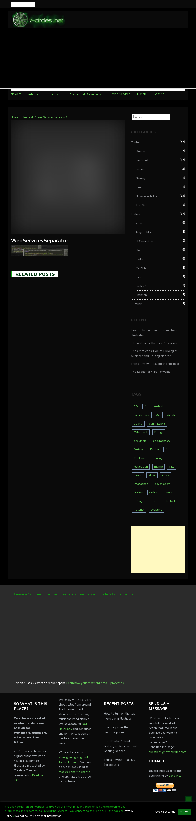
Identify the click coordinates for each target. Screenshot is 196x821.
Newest (16, 94)
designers (140, 441)
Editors (53, 94)
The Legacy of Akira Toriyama (150, 372)
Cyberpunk (141, 432)
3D (136, 406)
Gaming (141, 178)
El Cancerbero (145, 241)
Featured (142, 160)
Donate (142, 94)
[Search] (42, 4)
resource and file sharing (74, 772)
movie (138, 475)
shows (167, 492)
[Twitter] (172, 4)
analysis (159, 406)
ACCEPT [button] (184, 811)
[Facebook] (166, 4)
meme (158, 467)
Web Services (121, 94)
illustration (141, 467)
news (165, 475)
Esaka (139, 259)
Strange (139, 501)
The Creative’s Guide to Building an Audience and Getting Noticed (120, 746)
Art (158, 415)
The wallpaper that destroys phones (155, 343)
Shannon (141, 295)
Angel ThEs (143, 232)
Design (140, 151)
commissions (157, 424)
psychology (162, 484)
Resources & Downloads (85, 94)
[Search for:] (23, 4)
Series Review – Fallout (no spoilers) (155, 364)
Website (156, 510)
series (153, 492)
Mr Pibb (141, 268)
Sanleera (141, 286)
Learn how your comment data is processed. (95, 683)
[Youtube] (177, 4)
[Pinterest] (182, 4)
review (138, 492)
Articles (33, 94)
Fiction (140, 169)
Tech (154, 501)
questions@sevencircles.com (167, 752)
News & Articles (146, 196)
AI (145, 406)
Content (136, 142)
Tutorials (137, 304)
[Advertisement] (98, 60)
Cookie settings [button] (165, 812)
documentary (161, 441)
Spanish (159, 94)
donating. (175, 776)
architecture (142, 415)
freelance (140, 458)
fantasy (139, 449)
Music (139, 187)
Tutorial (139, 510)
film (167, 449)
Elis (138, 250)
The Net (141, 205)
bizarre (138, 424)
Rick (138, 277)
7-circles (141, 223)
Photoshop (141, 484)
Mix (171, 467)
